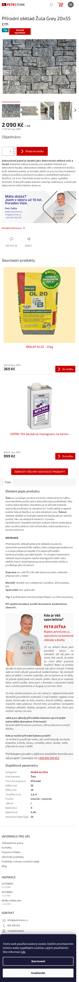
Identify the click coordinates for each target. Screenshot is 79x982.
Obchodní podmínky (13, 857)
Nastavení (38, 961)
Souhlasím (38, 973)
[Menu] (70, 4)
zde (23, 952)
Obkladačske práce (12, 843)
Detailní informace (12, 228)
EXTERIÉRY (7, 884)
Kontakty (7, 848)
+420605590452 (15, 931)
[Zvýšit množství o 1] (15, 149)
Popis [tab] (8, 482)
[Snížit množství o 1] (15, 153)
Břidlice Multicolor (11, 901)
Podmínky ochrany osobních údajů (20, 861)
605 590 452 (13, 925)
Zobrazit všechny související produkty (39, 471)
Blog (4, 866)
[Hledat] (51, 4)
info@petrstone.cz (17, 920)
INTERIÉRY (7, 892)
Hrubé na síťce (39, 772)
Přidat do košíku (35, 151)
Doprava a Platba (11, 852)
